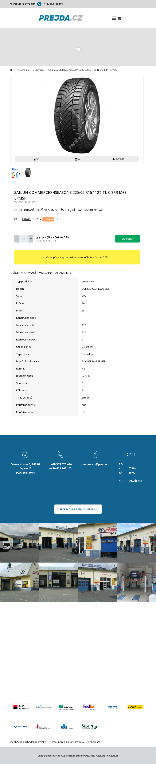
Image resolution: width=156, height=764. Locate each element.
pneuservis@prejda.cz (96, 464)
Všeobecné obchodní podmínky (28, 742)
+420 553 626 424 (60, 464)
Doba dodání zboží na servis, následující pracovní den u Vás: (59, 210)
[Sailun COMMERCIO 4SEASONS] (28, 172)
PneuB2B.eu (112, 755)
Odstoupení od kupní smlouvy (67, 742)
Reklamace (94, 742)
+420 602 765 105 (53, 3)
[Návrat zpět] (11, 70)
